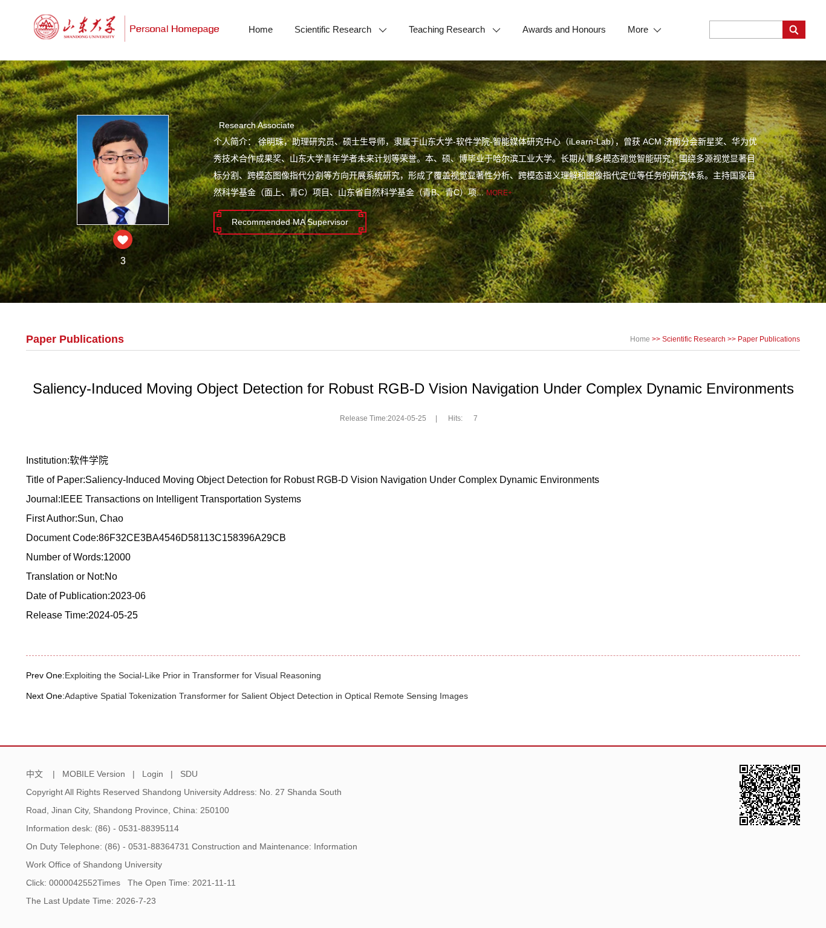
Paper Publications (769, 339)
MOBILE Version (93, 774)
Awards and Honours (564, 29)
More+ (499, 193)
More (638, 29)
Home (261, 29)
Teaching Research (448, 29)
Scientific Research (334, 29)
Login (152, 774)
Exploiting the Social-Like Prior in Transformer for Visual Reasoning (193, 675)
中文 (34, 774)
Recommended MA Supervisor (290, 222)
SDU (189, 774)
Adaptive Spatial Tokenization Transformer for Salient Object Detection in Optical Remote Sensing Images (266, 696)
